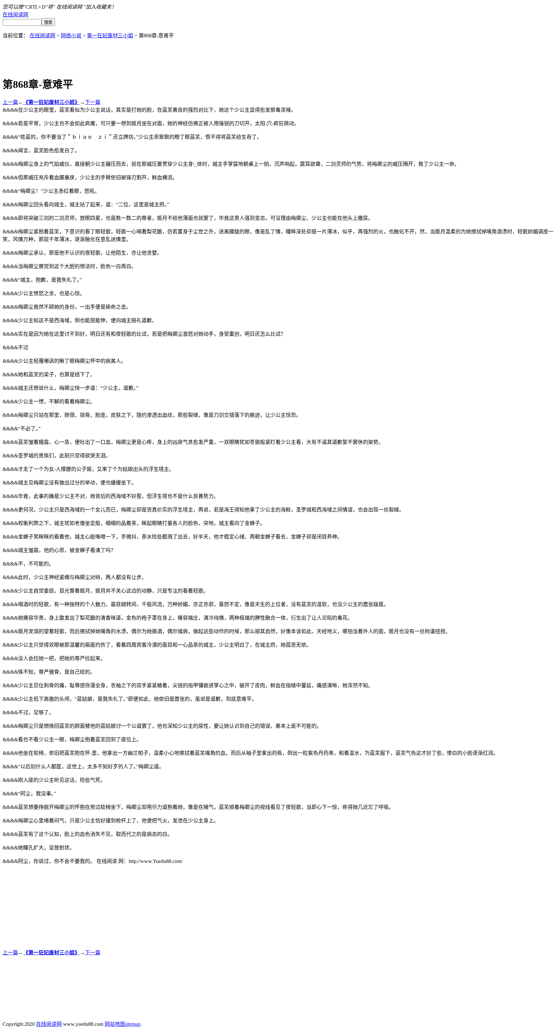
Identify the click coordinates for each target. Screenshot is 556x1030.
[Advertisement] (278, 53)
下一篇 (92, 102)
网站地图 (115, 1024)
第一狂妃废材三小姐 (110, 35)
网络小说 (71, 35)
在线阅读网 (15, 14)
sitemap (133, 1024)
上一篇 (10, 102)
